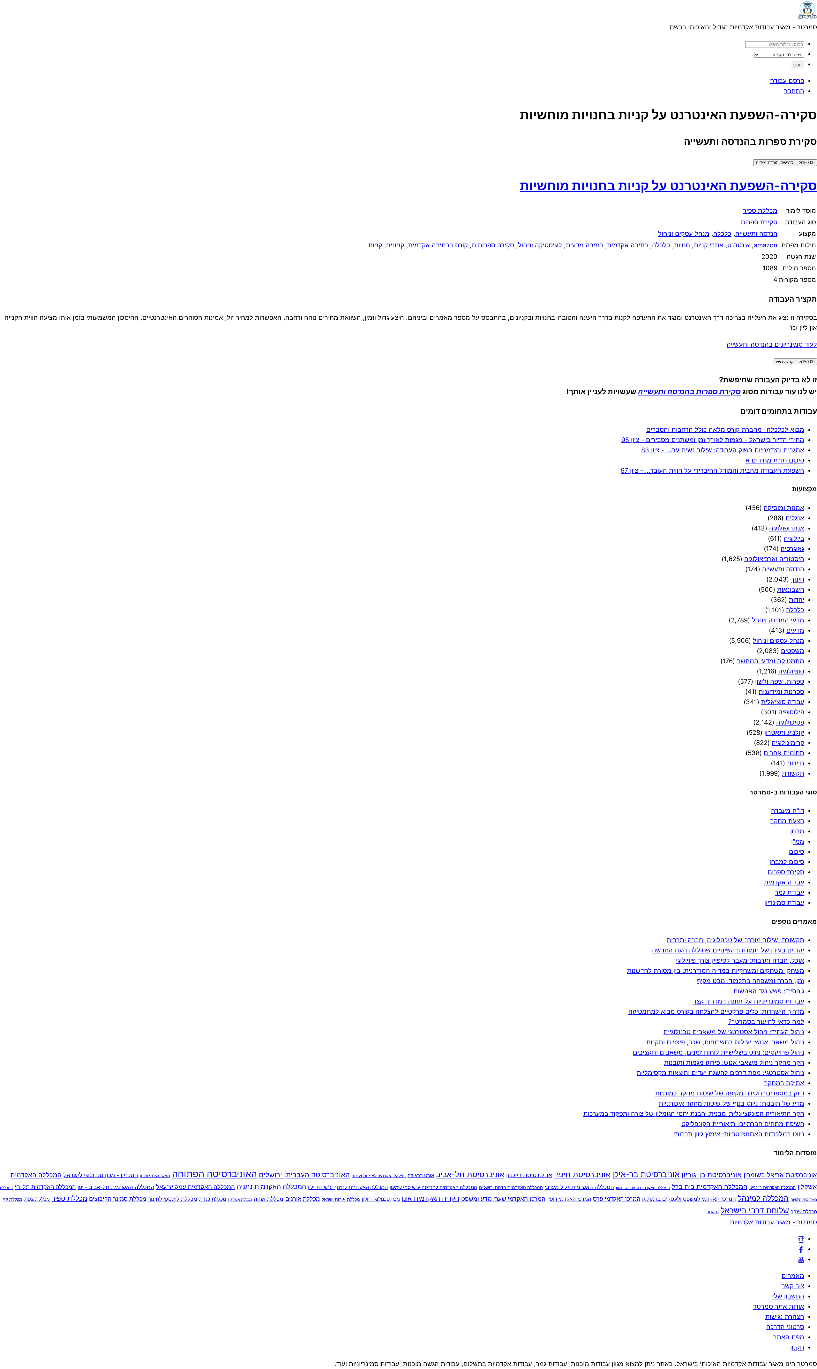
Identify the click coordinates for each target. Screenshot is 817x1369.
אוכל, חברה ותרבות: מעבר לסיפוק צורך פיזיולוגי (740, 960)
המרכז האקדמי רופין (569, 1199)
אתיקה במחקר (784, 1083)
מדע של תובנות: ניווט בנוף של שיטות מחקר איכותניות (731, 1103)
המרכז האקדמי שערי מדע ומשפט (503, 1198)
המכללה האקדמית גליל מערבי (579, 1187)
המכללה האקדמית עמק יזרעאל (195, 1187)
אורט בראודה (421, 1175)
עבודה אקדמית (784, 882)
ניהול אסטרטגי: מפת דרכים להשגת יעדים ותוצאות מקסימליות (720, 1073)
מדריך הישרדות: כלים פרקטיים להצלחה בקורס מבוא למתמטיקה (716, 1011)
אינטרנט (738, 245)
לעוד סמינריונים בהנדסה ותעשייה (772, 344)
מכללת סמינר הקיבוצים (117, 1198)
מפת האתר (788, 1337)
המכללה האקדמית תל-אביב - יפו (116, 1187)
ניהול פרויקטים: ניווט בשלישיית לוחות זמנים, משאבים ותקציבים (718, 1052)
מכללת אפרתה (240, 1199)
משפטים (792, 651)
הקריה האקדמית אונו (430, 1198)
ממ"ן (797, 841)
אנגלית (794, 518)
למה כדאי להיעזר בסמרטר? (766, 1022)
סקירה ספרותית (493, 245)
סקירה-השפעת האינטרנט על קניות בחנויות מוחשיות (668, 185)
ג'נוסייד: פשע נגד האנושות (768, 991)
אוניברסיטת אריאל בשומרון (780, 1175)
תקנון (797, 1347)
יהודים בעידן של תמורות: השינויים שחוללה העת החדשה (728, 950)
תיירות (795, 763)
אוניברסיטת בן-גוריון (712, 1174)
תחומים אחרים (784, 753)
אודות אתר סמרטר (778, 1306)
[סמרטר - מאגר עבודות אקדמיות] (807, 17)
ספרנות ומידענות (781, 692)
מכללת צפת (37, 1199)
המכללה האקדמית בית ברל (709, 1187)
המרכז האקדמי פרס (616, 1198)
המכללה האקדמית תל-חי (45, 1187)
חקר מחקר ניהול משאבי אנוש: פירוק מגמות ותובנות (734, 1062)
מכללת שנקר (804, 1211)
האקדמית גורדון (155, 1175)
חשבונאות (790, 589)
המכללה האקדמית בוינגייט (772, 1187)
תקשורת (793, 773)
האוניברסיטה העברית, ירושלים (304, 1174)
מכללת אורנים (302, 1198)
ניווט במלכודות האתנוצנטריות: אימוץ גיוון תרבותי (738, 1134)
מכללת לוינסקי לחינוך (172, 1199)
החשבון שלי (788, 1296)
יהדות (796, 600)
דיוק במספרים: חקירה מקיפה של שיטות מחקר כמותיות (729, 1093)
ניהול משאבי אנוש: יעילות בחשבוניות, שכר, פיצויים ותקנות (725, 1042)
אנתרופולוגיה (786, 528)
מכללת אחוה (268, 1198)
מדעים (795, 630)
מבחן (797, 831)
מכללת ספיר (760, 210)
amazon (765, 245)
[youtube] (801, 1259)
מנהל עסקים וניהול (683, 233)
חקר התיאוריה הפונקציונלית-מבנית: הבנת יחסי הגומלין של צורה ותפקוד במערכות (693, 1113)
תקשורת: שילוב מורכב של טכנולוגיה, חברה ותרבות (735, 940)
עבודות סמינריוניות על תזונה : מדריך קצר (748, 1001)
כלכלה (722, 233)
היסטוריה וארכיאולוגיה (774, 559)
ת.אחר (713, 1211)
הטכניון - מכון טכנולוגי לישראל (101, 1175)
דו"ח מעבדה (787, 811)
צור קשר (793, 1286)
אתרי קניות (708, 245)
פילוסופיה (791, 712)
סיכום (796, 851)
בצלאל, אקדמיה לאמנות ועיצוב (379, 1175)
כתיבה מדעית (584, 245)
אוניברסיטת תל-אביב (470, 1174)
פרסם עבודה (787, 81)
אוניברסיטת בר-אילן (646, 1174)
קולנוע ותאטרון (784, 732)
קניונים (395, 245)
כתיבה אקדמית (627, 245)
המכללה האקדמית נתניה (271, 1187)
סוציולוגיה (791, 671)
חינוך (797, 579)
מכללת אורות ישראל (341, 1199)
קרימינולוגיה (788, 743)
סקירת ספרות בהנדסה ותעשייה (689, 391)
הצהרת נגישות (784, 1316)
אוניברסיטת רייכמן (529, 1175)
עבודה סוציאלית (782, 702)
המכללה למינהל (763, 1198)
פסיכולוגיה (790, 722)
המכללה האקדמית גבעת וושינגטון (643, 1187)
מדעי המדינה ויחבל (778, 620)
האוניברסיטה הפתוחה (214, 1173)
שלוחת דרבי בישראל (755, 1210)
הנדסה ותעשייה (756, 233)
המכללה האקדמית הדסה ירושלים (511, 1187)
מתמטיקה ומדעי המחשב (770, 661)
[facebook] (801, 1249)
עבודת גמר (789, 892)
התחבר (794, 91)
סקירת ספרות (759, 222)
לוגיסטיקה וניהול (540, 245)
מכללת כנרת (212, 1199)
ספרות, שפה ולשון (779, 681)
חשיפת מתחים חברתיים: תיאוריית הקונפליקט (742, 1124)
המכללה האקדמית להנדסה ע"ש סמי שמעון (433, 1187)
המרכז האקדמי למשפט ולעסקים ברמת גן (689, 1198)
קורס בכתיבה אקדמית (438, 245)
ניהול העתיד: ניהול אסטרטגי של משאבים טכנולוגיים (733, 1032)
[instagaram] (801, 1239)
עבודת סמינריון (784, 902)
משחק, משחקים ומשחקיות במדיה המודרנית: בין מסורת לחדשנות (715, 970)
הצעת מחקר (787, 821)
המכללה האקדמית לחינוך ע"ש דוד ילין (348, 1187)
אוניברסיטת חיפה (582, 1174)
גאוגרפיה (792, 549)
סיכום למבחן (786, 862)
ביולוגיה (794, 538)
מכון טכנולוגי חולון (381, 1199)
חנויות (682, 245)
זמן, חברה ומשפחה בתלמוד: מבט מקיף (750, 981)
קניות (375, 245)
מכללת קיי (12, 1199)
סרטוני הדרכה (785, 1327)
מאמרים (793, 1276)
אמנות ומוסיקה (784, 508)
